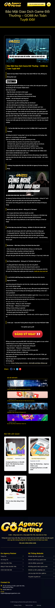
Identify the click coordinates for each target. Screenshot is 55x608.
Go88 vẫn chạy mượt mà (40, 271)
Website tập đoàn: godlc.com (36, 556)
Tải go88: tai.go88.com (34, 576)
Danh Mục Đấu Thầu (6, 563)
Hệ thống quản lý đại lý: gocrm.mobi (37, 566)
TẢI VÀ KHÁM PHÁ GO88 (36, 4)
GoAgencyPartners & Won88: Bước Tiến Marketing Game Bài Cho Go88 (15, 464)
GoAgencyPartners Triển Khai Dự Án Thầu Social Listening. (21, 400)
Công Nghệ (10, 458)
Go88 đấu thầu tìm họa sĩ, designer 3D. (16, 412)
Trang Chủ (3, 556)
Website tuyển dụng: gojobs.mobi (37, 559)
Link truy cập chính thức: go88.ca (37, 573)
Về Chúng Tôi (4, 559)
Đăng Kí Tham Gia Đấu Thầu (8, 566)
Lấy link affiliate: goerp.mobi (35, 563)
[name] (12, 4)
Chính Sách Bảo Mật (6, 570)
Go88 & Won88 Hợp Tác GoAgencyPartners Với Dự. (19, 389)
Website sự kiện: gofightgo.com (36, 570)
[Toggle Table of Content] (14, 81)
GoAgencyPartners (18, 602)
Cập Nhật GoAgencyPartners (38, 458)
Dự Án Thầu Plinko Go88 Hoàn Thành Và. (16, 423)
